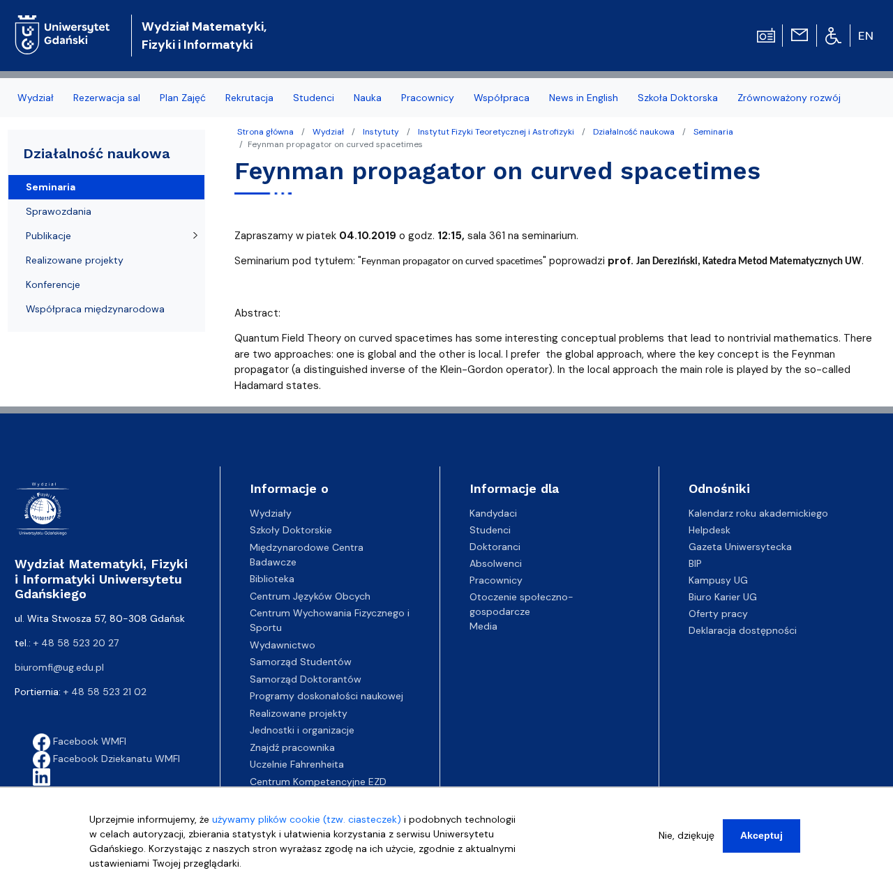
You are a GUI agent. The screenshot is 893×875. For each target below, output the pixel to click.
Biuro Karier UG (723, 597)
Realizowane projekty (74, 260)
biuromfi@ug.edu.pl (59, 667)
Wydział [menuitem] (35, 97)
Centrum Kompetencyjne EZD (318, 781)
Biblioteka (272, 578)
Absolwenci (496, 563)
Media (483, 626)
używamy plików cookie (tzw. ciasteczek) (306, 819)
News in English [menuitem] (583, 97)
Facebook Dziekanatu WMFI (115, 758)
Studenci (490, 530)
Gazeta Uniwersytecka (740, 546)
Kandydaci (493, 513)
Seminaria (713, 131)
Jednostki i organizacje (302, 730)
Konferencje (53, 284)
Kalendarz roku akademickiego (758, 513)
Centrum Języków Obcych (310, 596)
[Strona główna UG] (62, 24)
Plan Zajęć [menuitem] (183, 97)
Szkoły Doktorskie (291, 530)
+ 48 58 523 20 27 (76, 643)
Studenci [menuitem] (313, 97)
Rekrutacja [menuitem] (249, 97)
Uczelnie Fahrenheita (297, 764)
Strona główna (265, 131)
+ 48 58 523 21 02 (105, 691)
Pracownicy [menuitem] (427, 97)
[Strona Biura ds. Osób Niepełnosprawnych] (833, 35)
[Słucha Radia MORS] (766, 34)
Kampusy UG (718, 580)
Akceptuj (761, 835)
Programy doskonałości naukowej (326, 696)
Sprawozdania (58, 211)
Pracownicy (496, 580)
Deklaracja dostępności (743, 630)
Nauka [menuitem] (368, 97)
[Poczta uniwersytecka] (799, 34)
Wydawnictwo (282, 645)
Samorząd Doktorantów (305, 679)
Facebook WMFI (88, 741)
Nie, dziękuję (686, 835)
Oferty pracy (718, 613)
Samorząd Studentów (301, 661)
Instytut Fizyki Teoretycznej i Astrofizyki (496, 131)
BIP (695, 563)
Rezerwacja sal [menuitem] (106, 97)
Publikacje (48, 235)
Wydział (328, 131)
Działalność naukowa (634, 131)
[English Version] (866, 35)
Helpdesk (709, 530)
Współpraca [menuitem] (502, 97)
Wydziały (271, 513)
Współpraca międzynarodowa (95, 309)
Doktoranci (495, 546)
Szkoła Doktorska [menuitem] (678, 97)
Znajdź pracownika (292, 747)
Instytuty (381, 131)
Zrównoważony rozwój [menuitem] (789, 97)
